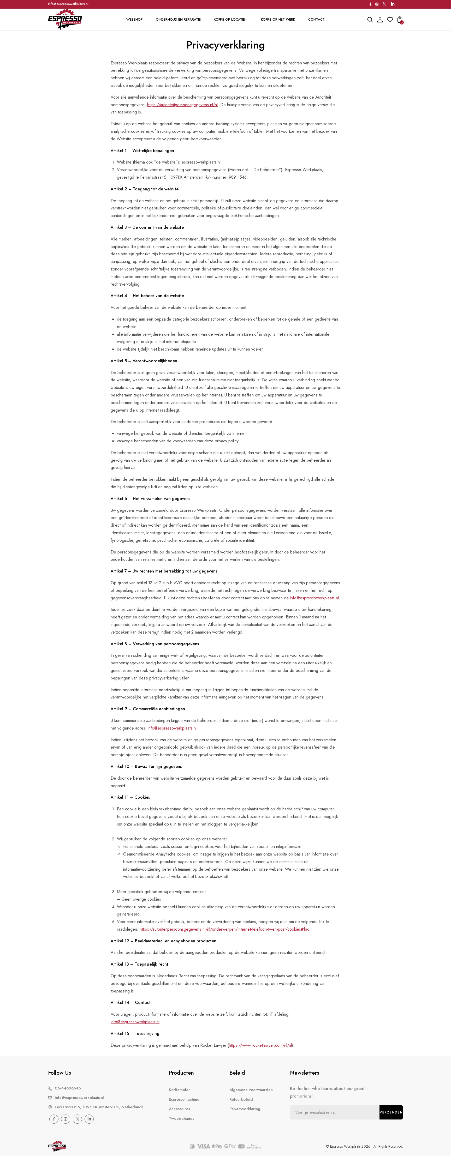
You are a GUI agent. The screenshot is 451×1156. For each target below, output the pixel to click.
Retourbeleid (241, 1099)
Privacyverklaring (244, 1109)
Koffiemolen (180, 1090)
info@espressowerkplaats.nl (68, 4)
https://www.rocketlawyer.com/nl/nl (260, 1045)
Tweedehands (181, 1118)
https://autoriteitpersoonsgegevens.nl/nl (182, 105)
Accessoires (179, 1109)
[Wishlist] (390, 21)
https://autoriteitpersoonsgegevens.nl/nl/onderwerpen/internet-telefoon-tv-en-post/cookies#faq (225, 929)
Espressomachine (184, 1099)
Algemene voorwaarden (251, 1090)
